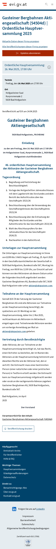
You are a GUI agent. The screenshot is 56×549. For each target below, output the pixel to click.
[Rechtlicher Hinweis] (49, 67)
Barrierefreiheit (28, 520)
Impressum (28, 516)
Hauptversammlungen (14, 469)
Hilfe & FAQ (8, 458)
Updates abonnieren (30, 53)
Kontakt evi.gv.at (11, 496)
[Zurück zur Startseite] (14, 5)
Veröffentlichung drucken (20, 428)
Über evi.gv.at (10, 491)
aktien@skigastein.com (40, 285)
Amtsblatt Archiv (11, 450)
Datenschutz (9, 477)
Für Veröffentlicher (12, 454)
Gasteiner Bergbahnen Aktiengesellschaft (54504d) (27, 419)
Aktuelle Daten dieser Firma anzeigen (20, 41)
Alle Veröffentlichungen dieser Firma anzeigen (25, 46)
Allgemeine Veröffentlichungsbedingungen (28, 528)
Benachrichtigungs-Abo (15, 487)
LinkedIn (40, 509)
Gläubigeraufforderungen (15, 473)
